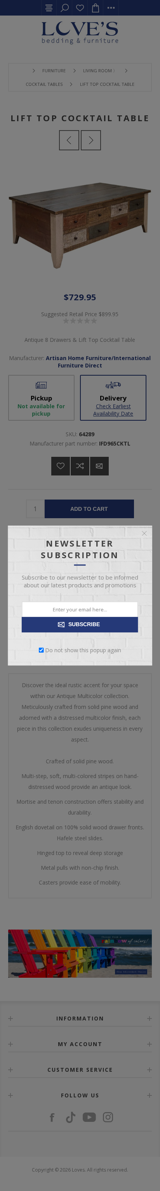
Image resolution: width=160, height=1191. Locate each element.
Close (144, 533)
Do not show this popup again (83, 650)
